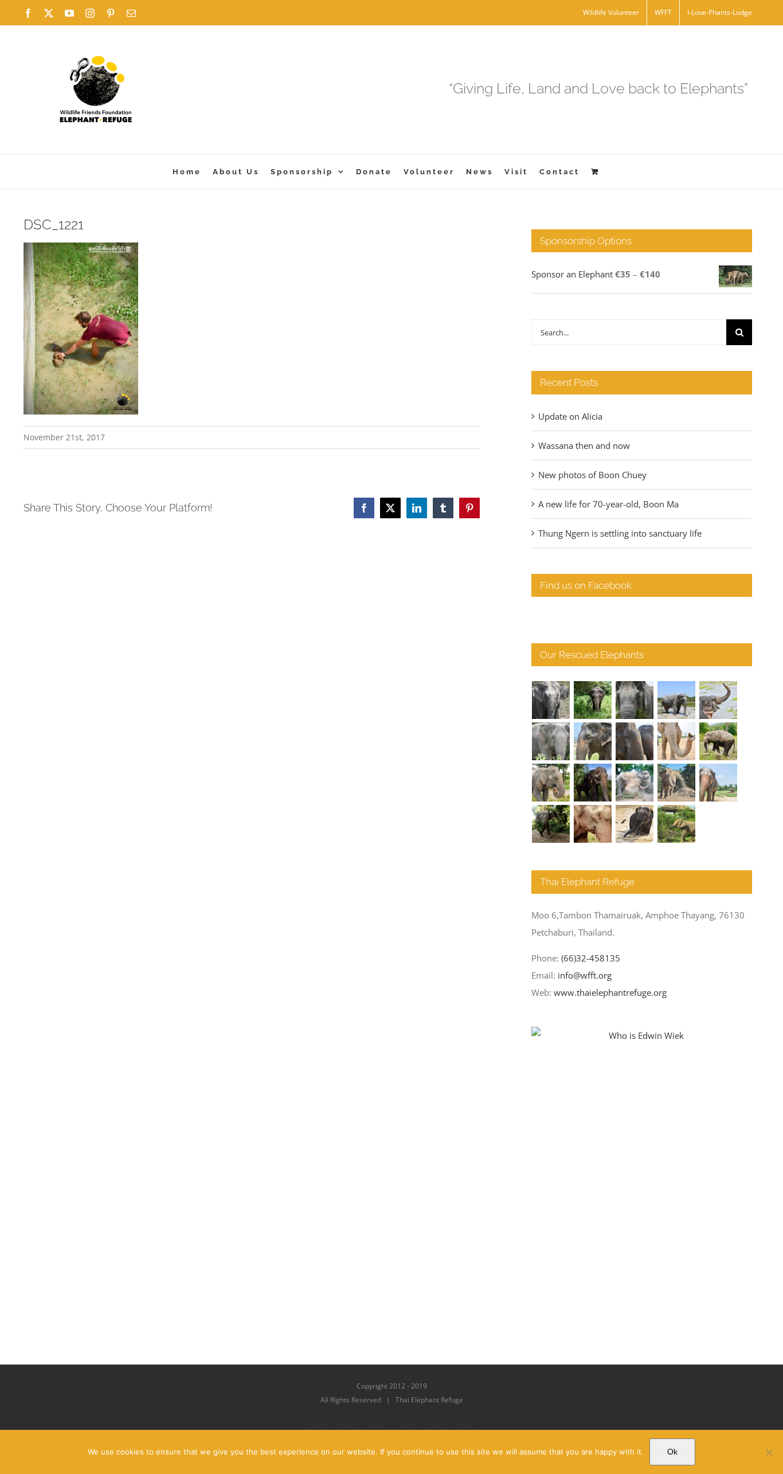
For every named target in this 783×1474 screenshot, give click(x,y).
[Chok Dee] (676, 782)
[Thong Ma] (635, 741)
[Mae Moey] (551, 700)
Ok (672, 1451)
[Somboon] (676, 823)
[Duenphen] (551, 823)
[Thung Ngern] (593, 700)
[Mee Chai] (593, 741)
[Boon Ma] (635, 700)
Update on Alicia (570, 416)
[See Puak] (593, 823)
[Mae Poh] (676, 700)
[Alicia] (718, 700)
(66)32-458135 (590, 958)
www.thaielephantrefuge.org (610, 992)
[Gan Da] (551, 741)
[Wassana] (635, 782)
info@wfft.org (585, 975)
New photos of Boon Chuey (592, 474)
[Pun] (718, 782)
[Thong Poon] (676, 741)
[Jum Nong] (551, 782)
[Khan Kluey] (635, 823)
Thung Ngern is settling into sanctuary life (620, 533)
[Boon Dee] (718, 741)
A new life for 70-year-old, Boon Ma (608, 504)
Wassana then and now (584, 445)
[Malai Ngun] (593, 782)
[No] (768, 1452)
